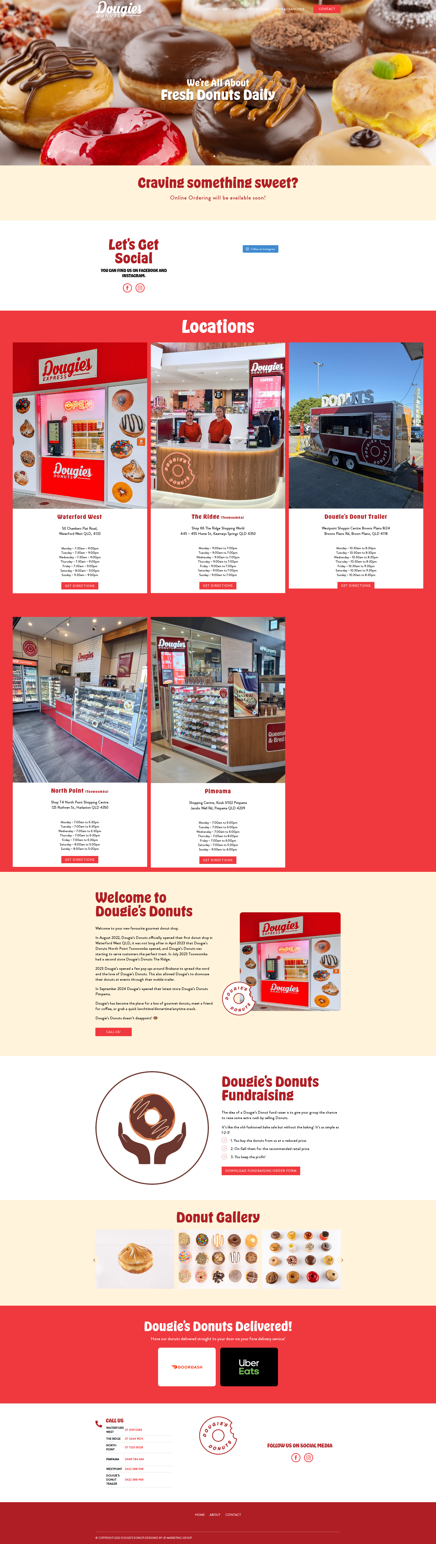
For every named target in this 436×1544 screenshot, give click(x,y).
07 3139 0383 (133, 1430)
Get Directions (80, 586)
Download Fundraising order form (261, 1170)
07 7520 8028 (134, 1447)
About (228, 9)
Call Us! (113, 1032)
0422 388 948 (134, 1469)
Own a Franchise (289, 9)
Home (212, 9)
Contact (327, 9)
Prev (94, 1260)
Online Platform (254, 9)
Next (341, 1260)
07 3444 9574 (134, 1439)
